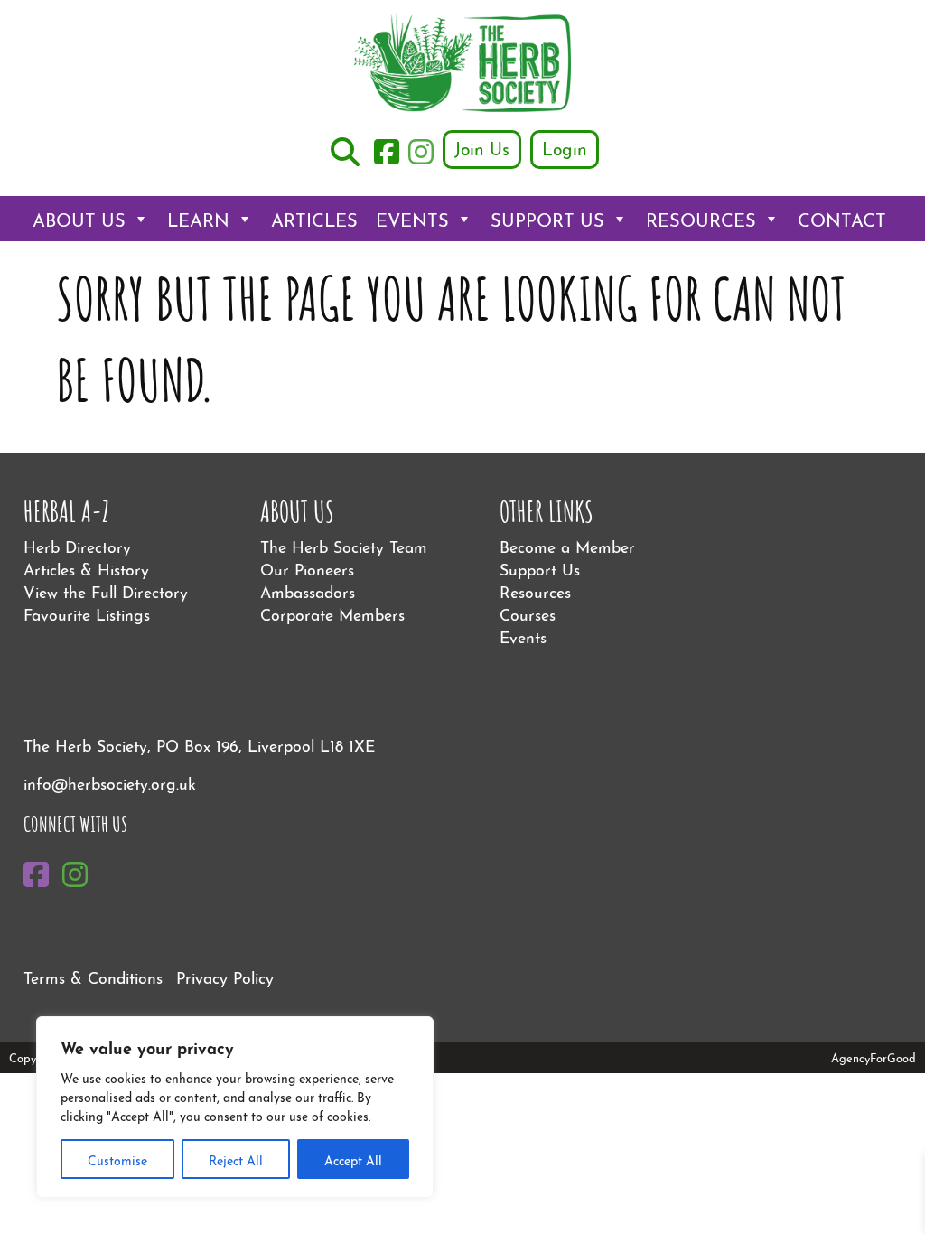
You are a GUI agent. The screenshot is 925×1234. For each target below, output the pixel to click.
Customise (117, 1159)
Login (564, 147)
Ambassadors (307, 590)
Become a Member (567, 545)
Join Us (481, 147)
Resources (701, 218)
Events (412, 218)
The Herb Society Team (343, 545)
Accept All (353, 1159)
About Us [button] (79, 218)
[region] (235, 1107)
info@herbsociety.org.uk (109, 782)
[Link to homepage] (462, 65)
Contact (842, 218)
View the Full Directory (105, 590)
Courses (528, 613)
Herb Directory (77, 545)
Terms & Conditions (93, 976)
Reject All (236, 1159)
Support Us (547, 218)
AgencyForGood (873, 1057)
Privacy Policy (225, 976)
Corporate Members (332, 613)
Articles (314, 218)
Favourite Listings (86, 613)
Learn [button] (198, 218)
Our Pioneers (307, 567)
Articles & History (86, 567)
